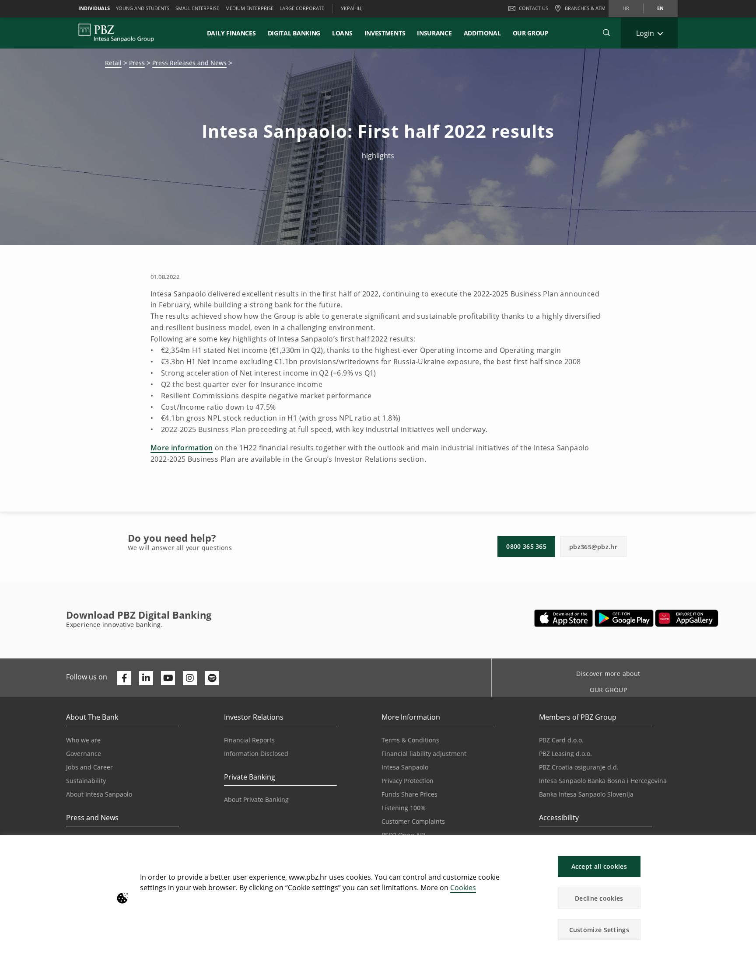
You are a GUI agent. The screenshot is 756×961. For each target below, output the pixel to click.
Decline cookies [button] (599, 898)
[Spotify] (212, 678)
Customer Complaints (413, 821)
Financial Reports (249, 740)
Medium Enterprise (249, 8)
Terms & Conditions (410, 740)
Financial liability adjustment (424, 753)
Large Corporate (302, 8)
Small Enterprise (197, 8)
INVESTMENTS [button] (385, 33)
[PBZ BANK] (116, 32)
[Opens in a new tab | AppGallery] (686, 618)
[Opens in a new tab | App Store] (563, 618)
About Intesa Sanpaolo (99, 794)
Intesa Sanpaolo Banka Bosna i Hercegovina (603, 780)
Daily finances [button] (231, 33)
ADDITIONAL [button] (482, 33)
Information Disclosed (256, 753)
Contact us (533, 8)
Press (137, 63)
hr (626, 8)
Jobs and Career (89, 767)
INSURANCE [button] (434, 33)
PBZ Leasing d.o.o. (565, 753)
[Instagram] (190, 678)
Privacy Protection (408, 780)
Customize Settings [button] (599, 930)
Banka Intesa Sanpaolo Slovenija (586, 794)
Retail (113, 63)
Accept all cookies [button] (599, 866)
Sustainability (86, 780)
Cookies (463, 887)
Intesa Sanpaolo (405, 767)
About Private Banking (256, 799)
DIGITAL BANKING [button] (294, 33)
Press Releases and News (189, 63)
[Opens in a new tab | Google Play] (624, 618)
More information (181, 448)
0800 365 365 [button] (526, 546)
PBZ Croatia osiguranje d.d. (579, 767)
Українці (352, 8)
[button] (745, 846)
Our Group (531, 33)
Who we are (83, 740)
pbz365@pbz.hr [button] (593, 547)
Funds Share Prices (410, 794)
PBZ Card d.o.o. (561, 740)
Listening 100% (404, 808)
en (660, 8)
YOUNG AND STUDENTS (142, 8)
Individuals (94, 8)
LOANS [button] (342, 33)
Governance (83, 753)
